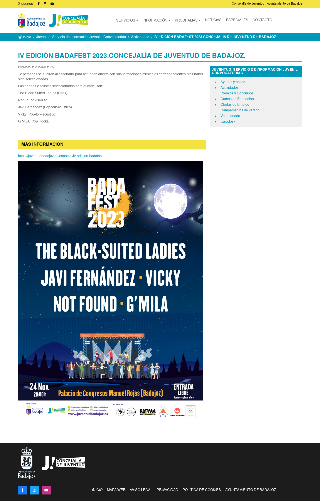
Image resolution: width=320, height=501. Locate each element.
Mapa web (116, 490)
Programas (187, 20)
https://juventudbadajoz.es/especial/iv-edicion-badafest (60, 156)
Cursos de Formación (237, 99)
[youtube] (46, 490)
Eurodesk (228, 122)
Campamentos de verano (240, 110)
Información (155, 20)
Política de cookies (202, 490)
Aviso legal (141, 490)
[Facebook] (22, 490)
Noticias (213, 20)
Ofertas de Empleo (235, 105)
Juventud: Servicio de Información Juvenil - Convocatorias (81, 37)
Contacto (262, 20)
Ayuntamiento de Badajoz (250, 490)
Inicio (26, 37)
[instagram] (34, 490)
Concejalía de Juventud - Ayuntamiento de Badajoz (267, 3)
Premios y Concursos (237, 93)
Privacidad (167, 490)
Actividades (140, 37)
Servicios (126, 20)
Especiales (237, 20)
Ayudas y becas (233, 82)
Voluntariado (230, 116)
